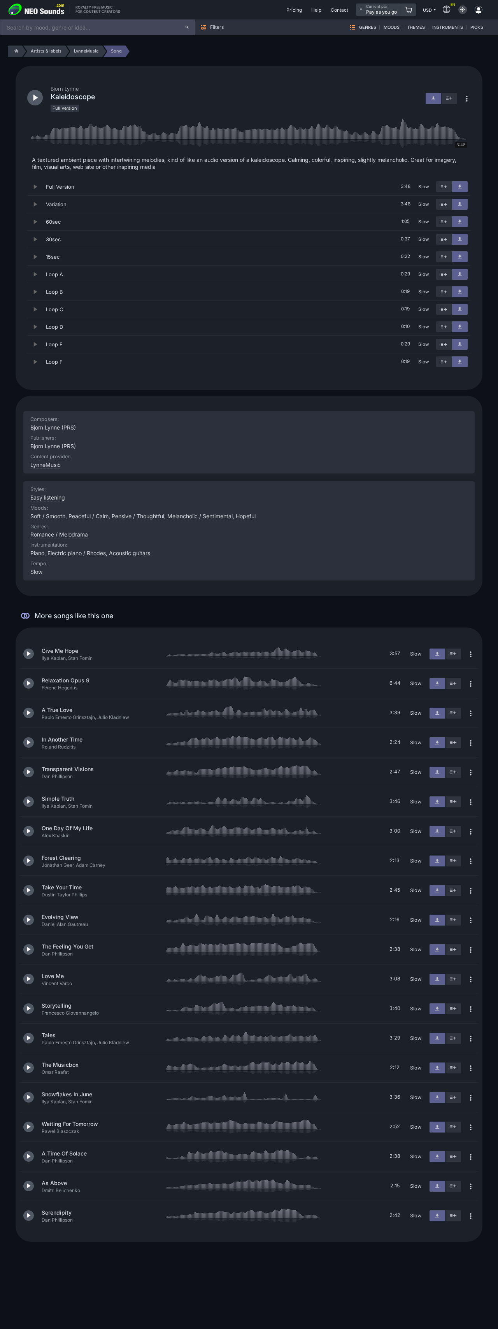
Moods (392, 27)
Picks (476, 27)
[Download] (460, 187)
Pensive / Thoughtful (138, 516)
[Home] (15, 51)
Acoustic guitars (129, 553)
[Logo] (36, 9)
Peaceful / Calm (88, 516)
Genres (367, 27)
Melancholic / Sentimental (200, 516)
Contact (339, 10)
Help (316, 10)
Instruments (447, 27)
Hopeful (246, 516)
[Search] (187, 27)
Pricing (294, 10)
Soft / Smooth (47, 516)
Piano (37, 553)
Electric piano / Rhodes (76, 553)
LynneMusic (45, 464)
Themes (416, 27)
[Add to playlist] (444, 187)
